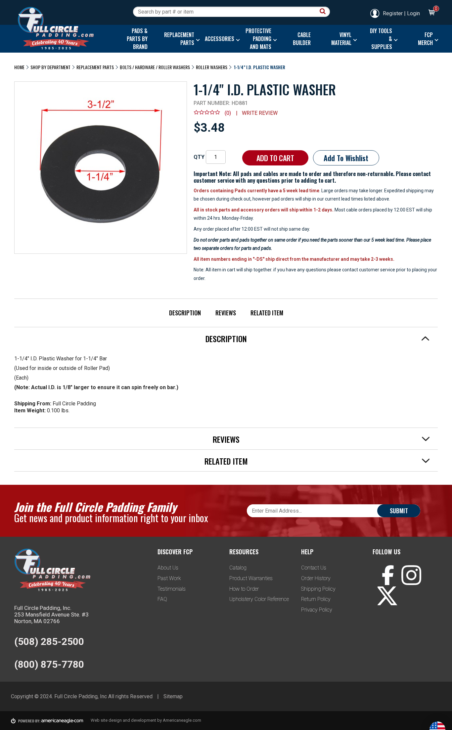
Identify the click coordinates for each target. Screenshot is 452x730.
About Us (168, 568)
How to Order (244, 589)
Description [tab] (226, 338)
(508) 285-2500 (49, 641)
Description (185, 312)
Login (413, 13)
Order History (316, 578)
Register (393, 13)
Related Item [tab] (226, 461)
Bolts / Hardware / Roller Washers (155, 67)
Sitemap (173, 696)
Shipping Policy (318, 589)
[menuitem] (135, 39)
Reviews (225, 312)
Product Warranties (251, 578)
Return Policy (316, 599)
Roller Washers (211, 67)
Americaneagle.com (182, 720)
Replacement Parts (95, 67)
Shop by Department (50, 67)
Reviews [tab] (226, 439)
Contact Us (313, 568)
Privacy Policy (316, 610)
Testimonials (172, 589)
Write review (260, 113)
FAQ (162, 599)
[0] (431, 13)
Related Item (266, 312)
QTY (199, 157)
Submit (399, 510)
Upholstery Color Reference (259, 599)
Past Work (169, 578)
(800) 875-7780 (49, 664)
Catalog (238, 568)
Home (19, 67)
